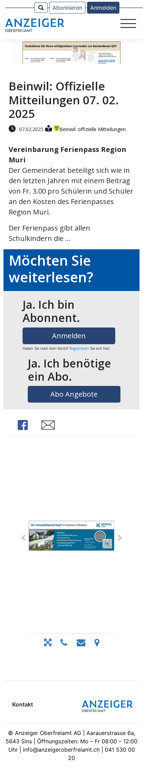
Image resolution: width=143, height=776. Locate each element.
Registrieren (79, 348)
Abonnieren (67, 7)
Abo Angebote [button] (74, 394)
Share (22, 425)
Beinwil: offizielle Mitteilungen (92, 129)
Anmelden (103, 7)
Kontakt (22, 704)
